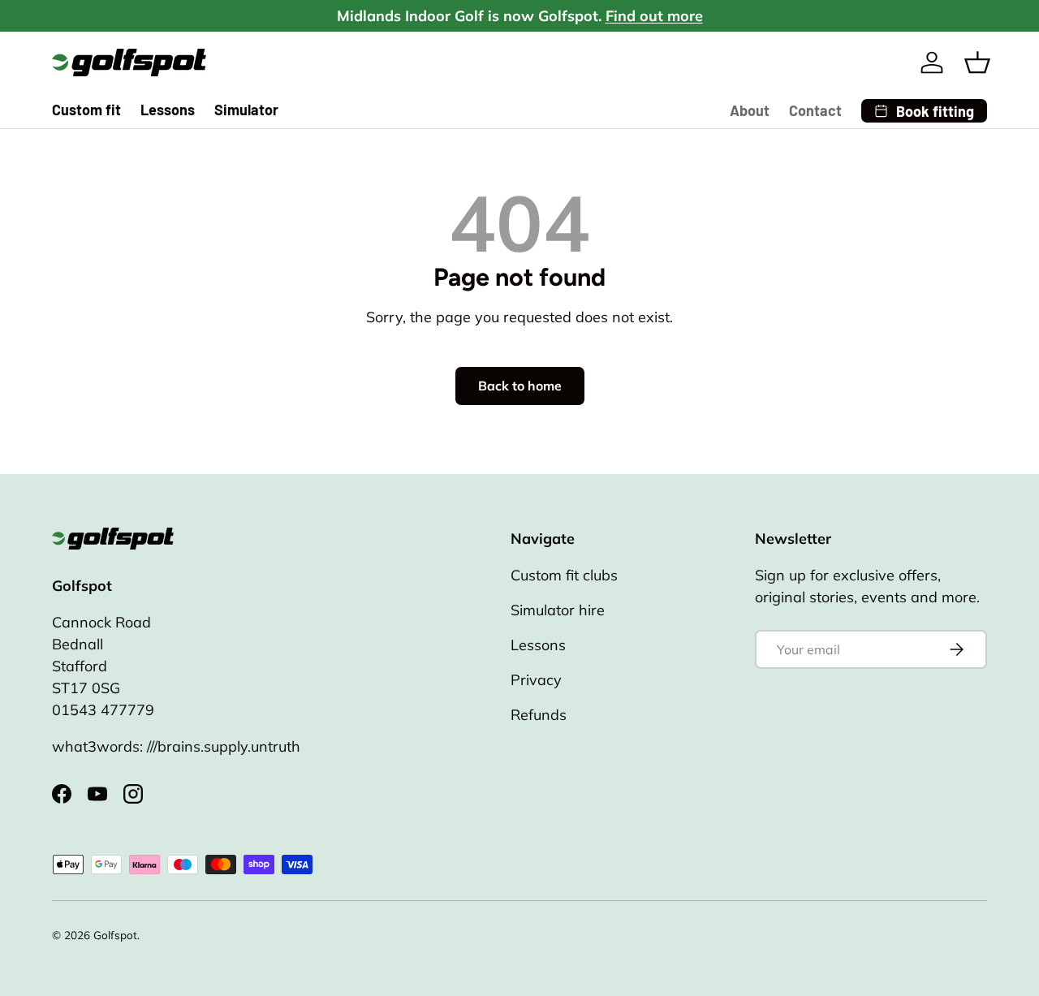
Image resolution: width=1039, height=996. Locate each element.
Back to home (520, 385)
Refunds (539, 714)
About (750, 110)
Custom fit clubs (564, 575)
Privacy (536, 679)
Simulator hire (558, 610)
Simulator (246, 110)
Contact (815, 110)
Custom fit (86, 110)
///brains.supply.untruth (223, 746)
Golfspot (115, 935)
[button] (977, 62)
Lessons (167, 110)
